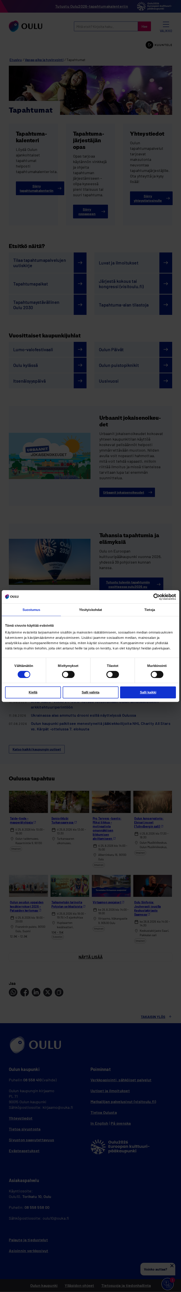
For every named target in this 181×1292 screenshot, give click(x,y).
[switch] (68, 674)
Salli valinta (90, 692)
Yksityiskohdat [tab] (90, 610)
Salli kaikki (148, 692)
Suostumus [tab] (31, 610)
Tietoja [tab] (149, 610)
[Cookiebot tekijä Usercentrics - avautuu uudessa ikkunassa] (156, 596)
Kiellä (33, 692)
